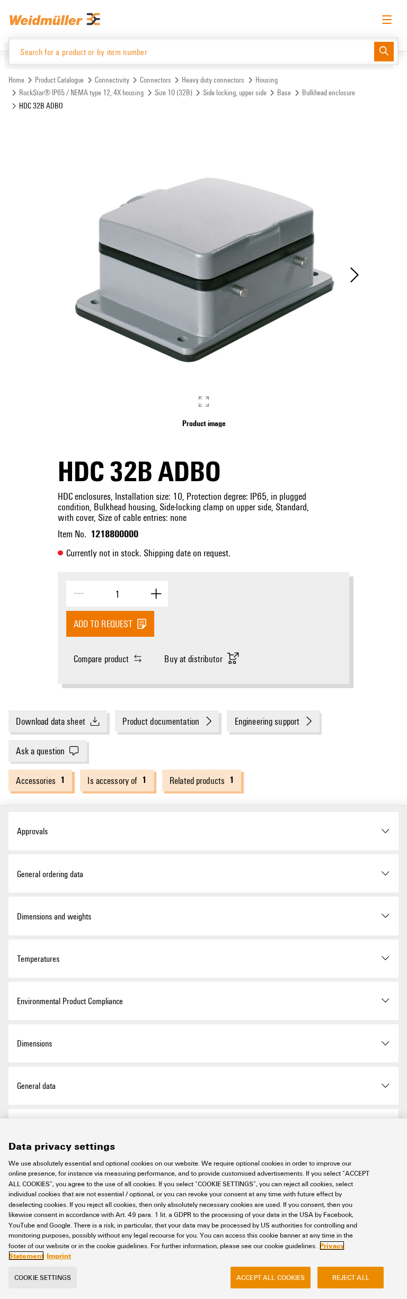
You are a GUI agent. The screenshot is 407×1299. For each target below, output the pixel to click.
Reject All (350, 1277)
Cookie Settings (42, 1277)
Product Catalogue (59, 80)
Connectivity (112, 80)
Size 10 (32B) (173, 92)
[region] (203, 1208)
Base (284, 92)
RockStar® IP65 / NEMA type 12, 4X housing (81, 92)
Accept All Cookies (270, 1277)
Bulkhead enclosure (328, 92)
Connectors (155, 80)
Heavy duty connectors (213, 80)
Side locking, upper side (235, 92)
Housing (266, 80)
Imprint (59, 1255)
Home (16, 80)
